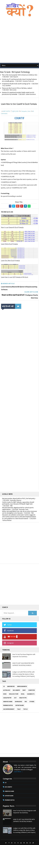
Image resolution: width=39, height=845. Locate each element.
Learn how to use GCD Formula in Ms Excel (14, 277)
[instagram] (15, 843)
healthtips (23, 698)
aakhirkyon (11, 686)
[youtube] (21, 843)
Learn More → (18, 772)
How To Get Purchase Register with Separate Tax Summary (23, 655)
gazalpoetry (7, 698)
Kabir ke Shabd (7, 701)
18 (4, 686)
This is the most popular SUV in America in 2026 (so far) (19, 75)
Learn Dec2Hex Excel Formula (10, 261)
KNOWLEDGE (18, 701)
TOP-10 (25, 709)
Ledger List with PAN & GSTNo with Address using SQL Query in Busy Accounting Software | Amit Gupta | (23, 674)
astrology (6, 690)
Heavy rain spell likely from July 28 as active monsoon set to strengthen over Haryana (19, 512)
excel (29, 111)
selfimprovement (8, 709)
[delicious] (33, 843)
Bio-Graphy (16, 690)
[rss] (18, 843)
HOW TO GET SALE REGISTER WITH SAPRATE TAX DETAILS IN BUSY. (23, 664)
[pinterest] (24, 843)
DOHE (4, 694)
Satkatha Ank (19, 705)
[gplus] (12, 843)
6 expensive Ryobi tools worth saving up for (16, 84)
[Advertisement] (19, 41)
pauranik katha (8, 705)
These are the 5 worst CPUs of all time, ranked (17, 88)
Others (31, 701)
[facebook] (9, 843)
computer (24, 111)
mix (26, 701)
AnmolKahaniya (22, 686)
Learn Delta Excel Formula (9, 244)
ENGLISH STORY (13, 694)
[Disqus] (19, 404)
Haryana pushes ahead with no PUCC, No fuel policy (18, 498)
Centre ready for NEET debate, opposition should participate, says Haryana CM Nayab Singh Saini (18, 503)
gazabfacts (30, 694)
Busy (24, 690)
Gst (15, 698)
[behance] (27, 843)
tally (18, 709)
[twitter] (6, 843)
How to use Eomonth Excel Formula (12, 227)
